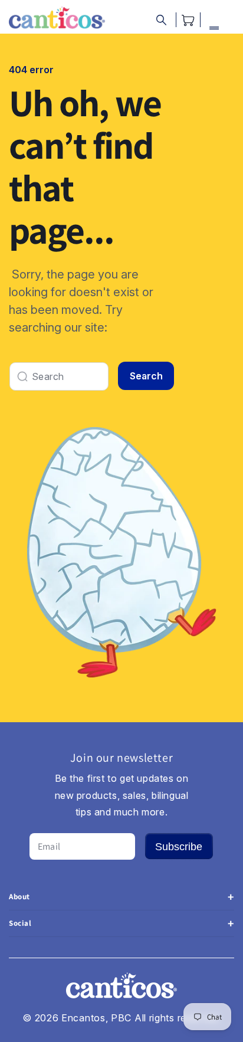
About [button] (19, 897)
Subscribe (178, 847)
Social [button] (20, 923)
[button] (161, 20)
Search (146, 376)
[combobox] (59, 376)
